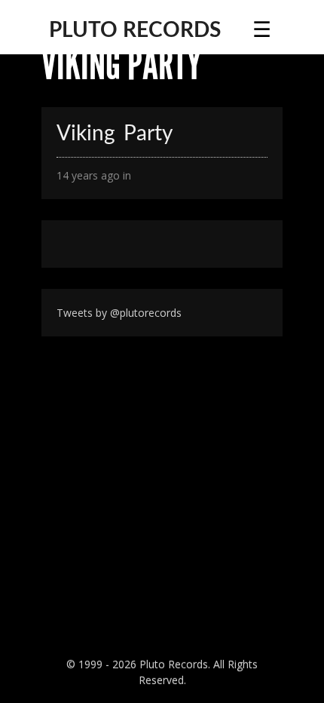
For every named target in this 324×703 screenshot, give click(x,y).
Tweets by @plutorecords (119, 312)
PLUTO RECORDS (135, 30)
